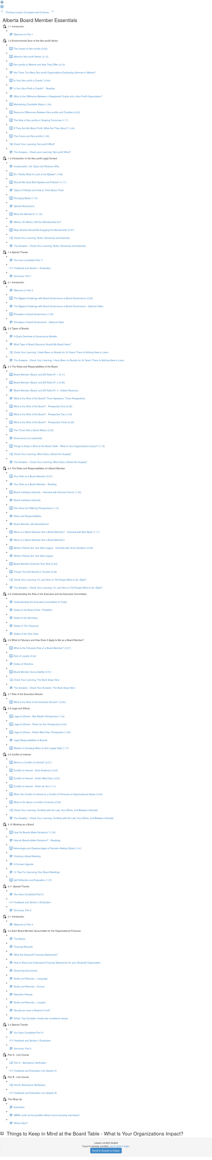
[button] (2, 3)
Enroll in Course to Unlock (106, 1150)
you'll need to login (119, 1146)
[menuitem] (2, 7)
